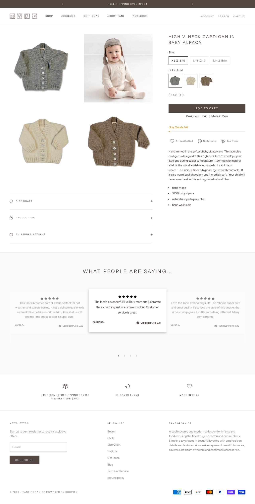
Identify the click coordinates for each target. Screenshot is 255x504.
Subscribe (24, 460)
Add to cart (207, 108)
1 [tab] (119, 356)
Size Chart (113, 444)
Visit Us (112, 451)
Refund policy (115, 477)
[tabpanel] (128, 310)
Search (111, 431)
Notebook (140, 16)
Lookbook (68, 16)
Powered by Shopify (62, 492)
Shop (49, 16)
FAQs (110, 438)
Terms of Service (118, 471)
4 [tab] (136, 356)
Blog (110, 464)
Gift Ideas (91, 16)
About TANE (116, 16)
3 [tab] (130, 356)
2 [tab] (125, 356)
